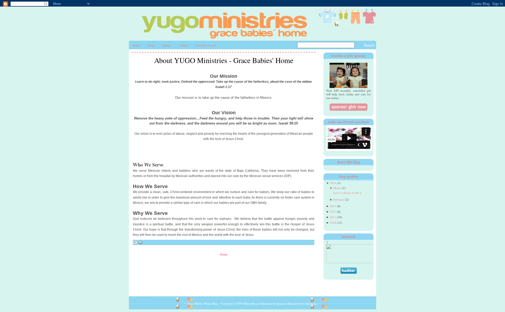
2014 (333, 183)
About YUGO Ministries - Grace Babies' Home (223, 60)
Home (136, 45)
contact (183, 45)
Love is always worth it (347, 193)
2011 (333, 217)
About (151, 45)
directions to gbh (205, 45)
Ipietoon (282, 303)
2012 (333, 212)
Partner (166, 45)
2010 (333, 223)
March (337, 188)
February (338, 199)
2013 (333, 206)
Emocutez (312, 303)
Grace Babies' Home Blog (202, 303)
